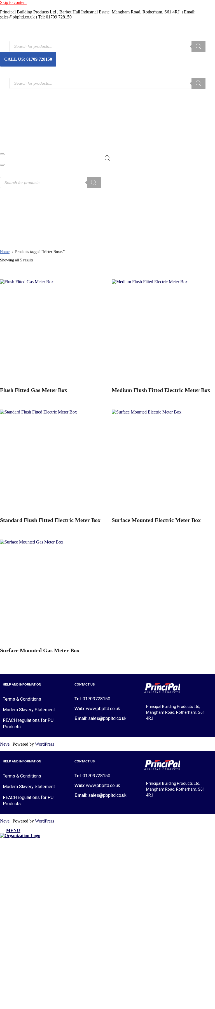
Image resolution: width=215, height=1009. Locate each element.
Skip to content (13, 2)
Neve (5, 741)
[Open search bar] (107, 156)
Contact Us (13, 126)
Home (8, 70)
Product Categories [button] (19, 93)
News (8, 104)
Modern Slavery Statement (29, 707)
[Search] (198, 45)
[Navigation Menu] (2, 152)
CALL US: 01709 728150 (28, 58)
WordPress (44, 741)
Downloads (13, 115)
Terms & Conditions (22, 697)
